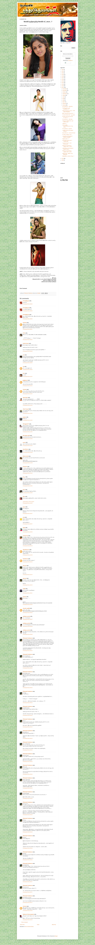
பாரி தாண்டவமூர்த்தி (26, 608)
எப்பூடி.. (24, 476)
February (64, 103)
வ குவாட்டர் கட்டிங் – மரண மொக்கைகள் (66, 143)
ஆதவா (24, 506)
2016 (63, 79)
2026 (63, 69)
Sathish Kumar (26, 343)
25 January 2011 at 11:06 (27, 413)
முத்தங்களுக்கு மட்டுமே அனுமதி (28, 501)
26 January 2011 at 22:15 (27, 919)
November (65, 90)
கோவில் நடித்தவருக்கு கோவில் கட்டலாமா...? (67, 117)
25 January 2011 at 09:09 (27, 351)
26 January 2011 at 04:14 (27, 650)
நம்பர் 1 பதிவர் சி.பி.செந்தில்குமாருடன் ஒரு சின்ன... (67, 126)
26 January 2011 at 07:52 (27, 910)
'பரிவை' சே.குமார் (26, 409)
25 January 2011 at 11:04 (27, 393)
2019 (63, 74)
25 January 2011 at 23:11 (27, 593)
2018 (63, 76)
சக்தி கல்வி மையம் (26, 549)
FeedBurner (70, 60)
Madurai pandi (25, 456)
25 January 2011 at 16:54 (27, 503)
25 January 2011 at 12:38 (27, 462)
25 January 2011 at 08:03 (27, 310)
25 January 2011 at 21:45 (27, 555)
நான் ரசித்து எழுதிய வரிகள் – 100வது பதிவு (67, 141)
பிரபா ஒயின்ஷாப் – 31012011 (67, 106)
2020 (63, 72)
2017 (63, 77)
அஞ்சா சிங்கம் (25, 397)
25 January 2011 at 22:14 (27, 574)
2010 (63, 158)
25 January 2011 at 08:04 (27, 318)
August (64, 95)
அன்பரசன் (24, 565)
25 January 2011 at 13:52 (27, 485)
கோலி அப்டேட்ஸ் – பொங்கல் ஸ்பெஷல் (68, 132)
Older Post (54, 924)
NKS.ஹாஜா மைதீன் (26, 435)
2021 (63, 71)
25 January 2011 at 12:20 (27, 445)
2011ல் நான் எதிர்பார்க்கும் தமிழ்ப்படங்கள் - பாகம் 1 (67, 151)
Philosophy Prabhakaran (28, 293)
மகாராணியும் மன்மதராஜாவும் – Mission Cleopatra (67, 137)
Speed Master (25, 449)
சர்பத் (24, 517)
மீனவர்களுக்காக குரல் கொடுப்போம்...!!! (66, 109)
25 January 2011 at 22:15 (27, 585)
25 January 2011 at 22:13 (27, 561)
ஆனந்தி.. (24, 417)
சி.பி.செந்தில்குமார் (26, 300)
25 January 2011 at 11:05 (27, 405)
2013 (63, 84)
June (64, 96)
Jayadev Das (25, 535)
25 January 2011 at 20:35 (27, 531)
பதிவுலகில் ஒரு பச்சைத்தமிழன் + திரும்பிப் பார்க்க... (68, 149)
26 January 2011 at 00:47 (27, 619)
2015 (63, 80)
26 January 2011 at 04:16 (27, 774)
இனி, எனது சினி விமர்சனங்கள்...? (68, 113)
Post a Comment (24, 922)
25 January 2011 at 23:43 (27, 604)
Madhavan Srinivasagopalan (28, 914)
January (64, 105)
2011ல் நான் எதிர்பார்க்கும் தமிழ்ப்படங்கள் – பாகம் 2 (67, 146)
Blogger (56, 936)
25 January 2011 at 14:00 (27, 492)
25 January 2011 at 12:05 (27, 438)
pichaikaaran (25, 558)
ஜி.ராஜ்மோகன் (25, 380)
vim (23, 366)
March (64, 101)
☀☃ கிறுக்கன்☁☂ (26, 423)
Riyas (24, 489)
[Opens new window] (38, 78)
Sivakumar (25, 466)
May (63, 98)
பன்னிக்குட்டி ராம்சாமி (26, 616)
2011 (63, 87)
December (65, 88)
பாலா (23, 354)
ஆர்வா (24, 496)
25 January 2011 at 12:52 (27, 473)
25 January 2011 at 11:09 (27, 420)
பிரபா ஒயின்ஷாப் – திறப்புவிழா (67, 119)
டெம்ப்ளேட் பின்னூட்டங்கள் (66, 134)
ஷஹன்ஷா (24, 596)
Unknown (24, 322)
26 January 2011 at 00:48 (27, 626)
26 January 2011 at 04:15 (27, 687)
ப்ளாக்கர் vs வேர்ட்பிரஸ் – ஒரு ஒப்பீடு (68, 114)
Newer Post (22, 924)
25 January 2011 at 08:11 (27, 329)
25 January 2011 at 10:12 (27, 385)
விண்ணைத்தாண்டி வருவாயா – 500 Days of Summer (68, 111)
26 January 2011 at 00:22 (27, 612)
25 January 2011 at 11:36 (27, 431)
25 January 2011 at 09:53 (27, 369)
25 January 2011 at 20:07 (27, 513)
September (65, 93)
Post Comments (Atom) (29, 926)
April (64, 100)
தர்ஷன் (24, 527)
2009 (63, 160)
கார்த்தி (24, 588)
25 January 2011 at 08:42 (27, 339)
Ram (24, 373)
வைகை (24, 442)
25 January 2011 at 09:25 (27, 362)
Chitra (24, 333)
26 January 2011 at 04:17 (27, 881)
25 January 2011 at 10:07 (27, 376)
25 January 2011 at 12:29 (27, 452)
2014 (63, 82)
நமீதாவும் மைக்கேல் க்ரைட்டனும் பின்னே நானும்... (67, 121)
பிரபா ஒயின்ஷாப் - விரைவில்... (67, 128)
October (64, 92)
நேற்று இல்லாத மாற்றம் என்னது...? (68, 156)
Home (38, 924)
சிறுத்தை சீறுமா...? (65, 138)
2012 (63, 85)
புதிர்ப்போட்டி (64, 123)
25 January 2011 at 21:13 (27, 545)
